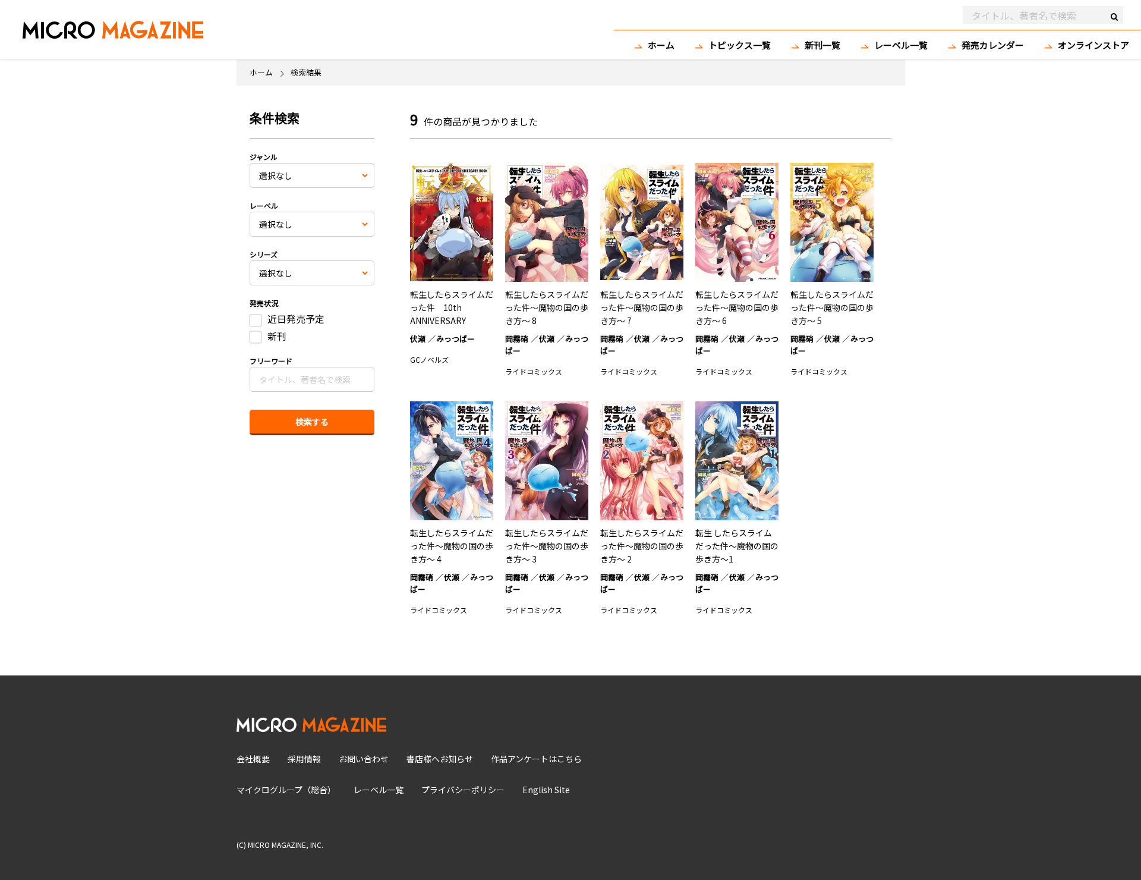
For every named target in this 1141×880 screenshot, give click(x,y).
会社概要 (253, 759)
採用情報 (304, 759)
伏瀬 (417, 338)
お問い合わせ (364, 759)
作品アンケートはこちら (536, 759)
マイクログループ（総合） (286, 790)
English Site (546, 790)
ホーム (661, 45)
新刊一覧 (822, 45)
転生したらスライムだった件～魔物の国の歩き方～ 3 (546, 546)
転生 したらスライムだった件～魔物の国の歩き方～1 (736, 546)
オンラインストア (1093, 45)
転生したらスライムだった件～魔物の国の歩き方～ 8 (546, 307)
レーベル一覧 (901, 45)
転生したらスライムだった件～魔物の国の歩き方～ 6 (736, 307)
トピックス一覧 (739, 45)
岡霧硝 (516, 338)
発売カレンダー (993, 45)
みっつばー (455, 338)
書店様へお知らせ (439, 759)
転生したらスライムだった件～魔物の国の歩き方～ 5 (832, 307)
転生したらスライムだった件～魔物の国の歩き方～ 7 (641, 307)
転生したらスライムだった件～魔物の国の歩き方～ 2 (641, 546)
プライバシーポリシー (463, 790)
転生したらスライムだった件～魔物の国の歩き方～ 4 (451, 546)
